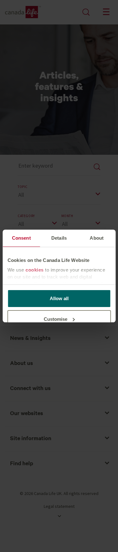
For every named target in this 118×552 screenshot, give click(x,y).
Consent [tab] (21, 238)
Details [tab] (59, 238)
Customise (55, 319)
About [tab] (97, 238)
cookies (34, 270)
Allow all (59, 298)
